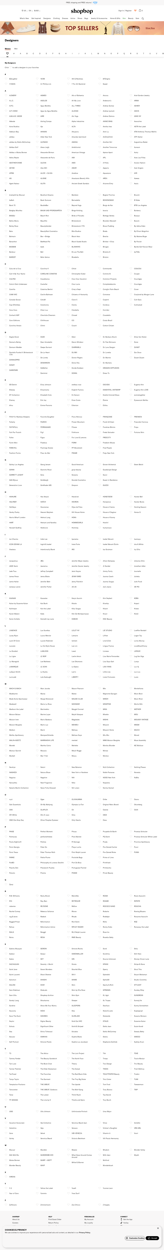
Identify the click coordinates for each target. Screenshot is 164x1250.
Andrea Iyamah (108, 111)
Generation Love (15, 485)
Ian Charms (13, 539)
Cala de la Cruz (15, 268)
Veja (42, 1128)
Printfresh (106, 863)
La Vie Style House (47, 646)
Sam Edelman (14, 990)
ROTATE (137, 901)
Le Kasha (44, 672)
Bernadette (76, 200)
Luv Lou (137, 672)
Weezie (74, 1150)
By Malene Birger (140, 236)
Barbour (12, 252)
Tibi (104, 1053)
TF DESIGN (13, 1100)
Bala (11, 231)
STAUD (105, 1021)
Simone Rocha (77, 949)
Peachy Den (13, 868)
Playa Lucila (76, 847)
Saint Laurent (14, 974)
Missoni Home (108, 730)
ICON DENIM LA (15, 544)
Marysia (43, 751)
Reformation (45, 922)
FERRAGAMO (45, 427)
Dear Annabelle (46, 342)
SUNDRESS (138, 995)
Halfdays (12, 507)
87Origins (106, 79)
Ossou (136, 799)
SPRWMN (106, 990)
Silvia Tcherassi (46, 1031)
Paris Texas (13, 852)
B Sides (137, 200)
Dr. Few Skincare (109, 342)
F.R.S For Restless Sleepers (19, 417)
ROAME (106, 901)
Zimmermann (45, 1205)
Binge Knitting (77, 210)
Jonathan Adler (140, 566)
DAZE (42, 337)
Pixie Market (76, 837)
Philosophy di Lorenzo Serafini (52, 863)
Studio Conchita (140, 980)
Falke (11, 437)
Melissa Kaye (77, 735)
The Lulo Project (78, 1053)
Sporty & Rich (108, 985)
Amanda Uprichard (79, 137)
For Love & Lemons (79, 437)
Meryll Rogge (76, 751)
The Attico (44, 1053)
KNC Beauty (107, 619)
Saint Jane (13, 969)
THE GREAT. (45, 1084)
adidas (11, 137)
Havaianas (44, 507)
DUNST (137, 347)
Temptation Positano (17, 1084)
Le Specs (75, 667)
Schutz (11, 1026)
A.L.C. (11, 101)
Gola (42, 475)
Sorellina (106, 954)
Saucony (12, 1011)
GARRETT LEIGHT (16, 475)
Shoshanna (44, 1000)
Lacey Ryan (13, 636)
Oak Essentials (15, 804)
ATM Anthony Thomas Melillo (145, 132)
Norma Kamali (108, 788)
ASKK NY (137, 116)
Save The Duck (15, 1016)
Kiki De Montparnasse (80, 614)
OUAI (136, 810)
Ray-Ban (43, 901)
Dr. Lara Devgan (109, 347)
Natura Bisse (45, 772)
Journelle (137, 571)
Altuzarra (75, 132)
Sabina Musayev (15, 949)
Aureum (137, 147)
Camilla (12, 289)
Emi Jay (43, 400)
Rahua (11, 927)
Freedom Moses (109, 443)
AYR (135, 173)
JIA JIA (74, 587)
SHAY (42, 985)
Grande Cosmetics (79, 480)
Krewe (136, 609)
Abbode (12, 121)
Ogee (42, 799)
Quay (11, 884)
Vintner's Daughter (110, 1128)
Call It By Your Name (17, 274)
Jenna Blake (45, 576)
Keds (42, 614)
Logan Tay (138, 636)
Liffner (105, 636)
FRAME (74, 453)
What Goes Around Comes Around (82, 1156)
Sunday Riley (139, 990)
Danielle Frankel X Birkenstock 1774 (21, 353)
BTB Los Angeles (140, 205)
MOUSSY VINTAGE (141, 720)
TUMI (136, 1079)
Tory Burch (107, 1100)
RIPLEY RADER (77, 927)
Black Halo (76, 236)
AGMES (43, 95)
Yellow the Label (46, 1188)
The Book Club (46, 1064)
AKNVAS (43, 132)
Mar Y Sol (44, 756)
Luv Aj (136, 667)
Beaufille (43, 221)
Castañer (43, 284)
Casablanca (45, 279)
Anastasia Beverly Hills (80, 178)
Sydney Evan (139, 1042)
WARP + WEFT (46, 1160)
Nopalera (106, 783)
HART (11, 522)
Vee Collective (45, 1123)
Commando (107, 268)
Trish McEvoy (139, 1069)
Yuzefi (74, 1188)
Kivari (105, 614)
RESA (42, 937)
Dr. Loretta (107, 352)
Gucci (105, 475)
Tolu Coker (107, 1079)
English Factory (78, 390)
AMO (73, 163)
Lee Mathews (45, 661)
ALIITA (42, 183)
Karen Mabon (14, 614)
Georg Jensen (45, 464)
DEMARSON (45, 363)
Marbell (12, 756)
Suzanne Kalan (140, 1021)
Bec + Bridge (45, 236)
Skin (73, 985)
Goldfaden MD (46, 485)
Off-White (13, 815)
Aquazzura (107, 173)
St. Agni (106, 995)
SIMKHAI (43, 1037)
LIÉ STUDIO (107, 630)
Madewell (12, 704)
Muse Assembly (140, 740)
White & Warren (78, 1162)
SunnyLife (138, 1000)
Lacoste (12, 646)
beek (42, 247)
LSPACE (137, 651)
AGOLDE (43, 101)
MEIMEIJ (75, 725)
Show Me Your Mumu (48, 1006)
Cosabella (107, 315)
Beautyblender (45, 226)
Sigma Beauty (45, 1021)
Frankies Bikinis (109, 427)
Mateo (74, 694)
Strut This (138, 969)
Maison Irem (14, 720)
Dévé (73, 337)
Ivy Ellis (137, 549)
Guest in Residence (110, 480)
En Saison (75, 395)
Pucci (136, 847)
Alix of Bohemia (78, 95)
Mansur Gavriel (15, 751)
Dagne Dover (14, 337)
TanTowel (12, 1074)
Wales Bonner (14, 1160)
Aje (41, 126)
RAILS (11, 932)
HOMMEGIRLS (77, 522)
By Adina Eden (139, 226)
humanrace (107, 528)
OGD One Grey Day (16, 820)
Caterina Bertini (46, 289)
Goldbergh (44, 480)
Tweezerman (138, 1084)
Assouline (138, 121)
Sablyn (12, 954)
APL (104, 158)
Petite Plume (45, 857)
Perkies (43, 842)
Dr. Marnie (107, 358)
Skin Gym (75, 995)
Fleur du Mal (45, 453)
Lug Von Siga (139, 656)
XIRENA (12, 1177)
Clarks (74, 305)
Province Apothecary (142, 842)
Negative (43, 777)
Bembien (75, 195)
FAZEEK (43, 422)
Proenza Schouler (140, 831)
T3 (10, 1053)
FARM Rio (13, 448)
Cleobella (75, 310)
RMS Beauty (76, 937)
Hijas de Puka (77, 507)
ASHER (137, 106)
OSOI (105, 815)
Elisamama (44, 390)
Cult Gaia (137, 300)
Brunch (137, 195)
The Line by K (45, 1100)
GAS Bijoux (13, 480)
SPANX (105, 964)
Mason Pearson (78, 688)
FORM (74, 443)
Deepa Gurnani (46, 347)
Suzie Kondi (138, 1026)
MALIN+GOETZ (15, 740)
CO (73, 320)
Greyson (75, 485)
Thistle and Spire (78, 1100)
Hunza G (137, 512)
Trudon (136, 1074)
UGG (11, 1111)
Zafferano (13, 1205)
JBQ (41, 561)
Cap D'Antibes (14, 305)
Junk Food (138, 582)
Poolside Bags (77, 857)
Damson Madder (15, 347)
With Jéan (106, 1155)
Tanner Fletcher (15, 1069)
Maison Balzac (14, 714)
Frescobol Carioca (141, 422)
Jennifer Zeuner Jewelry (80, 566)
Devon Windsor (77, 342)
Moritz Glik (138, 704)
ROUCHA (137, 906)
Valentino (12, 1128)
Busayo (137, 216)
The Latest (44, 1095)
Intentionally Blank (47, 549)
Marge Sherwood (46, 699)
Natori (42, 767)
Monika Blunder (109, 745)
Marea (42, 694)
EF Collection (14, 395)
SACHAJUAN (14, 964)
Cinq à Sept (76, 289)
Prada (105, 842)
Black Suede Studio (79, 242)
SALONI (12, 985)
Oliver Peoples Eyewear (49, 820)
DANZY (12, 365)
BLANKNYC (76, 247)
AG (10, 178)
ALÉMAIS (44, 142)
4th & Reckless (77, 79)
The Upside (76, 1084)
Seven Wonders (46, 969)
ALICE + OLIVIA (46, 173)
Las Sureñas (45, 630)
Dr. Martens (107, 363)
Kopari (136, 603)
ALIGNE (43, 178)
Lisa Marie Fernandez (111, 656)
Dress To (106, 373)
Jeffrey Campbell (46, 571)
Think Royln (76, 1095)
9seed (105, 84)
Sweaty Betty (139, 1031)
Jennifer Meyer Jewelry (80, 561)
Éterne (105, 400)
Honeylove (107, 502)
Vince (105, 1123)
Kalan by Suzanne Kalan (18, 603)
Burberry (137, 210)
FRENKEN (138, 417)
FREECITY (107, 437)
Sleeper (74, 1000)
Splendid (106, 974)
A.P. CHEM (13, 111)
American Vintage (78, 152)
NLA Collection (108, 767)
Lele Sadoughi (45, 677)
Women (8, 49)
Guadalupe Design (110, 470)
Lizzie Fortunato (109, 677)
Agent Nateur (14, 183)
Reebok (43, 917)
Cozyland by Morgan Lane (144, 294)
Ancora (105, 95)
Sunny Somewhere (141, 1006)
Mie (104, 688)
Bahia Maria (14, 221)
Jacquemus (13, 561)
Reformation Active (47, 927)
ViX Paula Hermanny (111, 1138)
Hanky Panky (14, 512)
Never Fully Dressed (48, 788)
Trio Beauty (138, 1064)
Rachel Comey (14, 911)
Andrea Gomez (108, 106)
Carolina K (44, 268)
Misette (106, 714)
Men (16, 49)
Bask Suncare (45, 200)
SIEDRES (44, 1016)
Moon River (138, 699)
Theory (74, 1064)
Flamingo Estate (46, 448)
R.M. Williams (14, 896)
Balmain (12, 236)
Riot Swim (75, 922)
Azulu (136, 183)
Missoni (106, 725)
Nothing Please (140, 767)
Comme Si (107, 274)
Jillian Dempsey (109, 561)
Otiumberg (138, 804)
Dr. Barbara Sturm (110, 337)
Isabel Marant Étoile (110, 544)
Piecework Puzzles (47, 868)
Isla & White (138, 544)
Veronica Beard (46, 1138)
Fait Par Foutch (15, 432)
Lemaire (75, 636)
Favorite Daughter (47, 417)
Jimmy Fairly (107, 571)
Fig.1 (42, 432)
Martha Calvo (45, 745)
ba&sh (11, 200)
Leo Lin (74, 646)
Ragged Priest (14, 922)
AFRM (11, 173)
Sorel (105, 949)
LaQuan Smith (14, 672)
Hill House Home (78, 512)
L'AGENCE (13, 630)
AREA (105, 178)
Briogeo (106, 247)
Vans (11, 1133)
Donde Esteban (77, 368)
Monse (105, 751)
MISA (105, 709)
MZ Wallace (138, 745)
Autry (136, 152)
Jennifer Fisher (46, 587)
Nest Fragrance (46, 783)
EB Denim (13, 385)
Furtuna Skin (139, 432)
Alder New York (46, 137)
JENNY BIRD (76, 576)
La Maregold (14, 661)
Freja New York (108, 453)
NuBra (136, 777)
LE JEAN (43, 667)
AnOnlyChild (107, 137)
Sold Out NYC (77, 1021)
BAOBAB (12, 247)
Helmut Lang (45, 517)
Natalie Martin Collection (19, 788)
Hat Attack (44, 497)
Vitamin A (106, 1133)
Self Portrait (14, 1042)
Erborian (75, 405)
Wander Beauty (15, 1165)
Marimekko (44, 709)
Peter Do (43, 847)
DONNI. (74, 373)
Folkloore (75, 432)
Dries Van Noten (140, 337)
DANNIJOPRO (14, 360)
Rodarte (106, 911)
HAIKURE (12, 497)
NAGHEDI (13, 772)
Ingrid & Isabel (45, 544)
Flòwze (74, 427)
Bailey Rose (13, 226)
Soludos (75, 1031)
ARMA (136, 101)
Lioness (106, 651)
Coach (74, 325)
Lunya (136, 661)
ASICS (136, 111)
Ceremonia (44, 305)
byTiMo (137, 252)
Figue (42, 437)
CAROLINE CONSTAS (48, 274)
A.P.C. (11, 106)
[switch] (6, 79)
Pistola (43, 873)
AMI (73, 158)
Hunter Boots (139, 502)
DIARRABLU (76, 347)
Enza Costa (76, 400)
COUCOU (137, 268)
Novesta (137, 772)
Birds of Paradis (78, 216)
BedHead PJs (45, 242)
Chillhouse (44, 320)
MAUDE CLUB (77, 699)
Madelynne (13, 694)
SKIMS (74, 980)
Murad (136, 735)
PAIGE (11, 831)
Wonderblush (108, 1165)
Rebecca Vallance (47, 911)
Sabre (11, 959)
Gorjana (75, 475)
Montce (106, 756)
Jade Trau (12, 571)
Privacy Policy (84, 1232)
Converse (106, 294)
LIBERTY (75, 677)
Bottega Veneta (108, 216)
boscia (105, 210)
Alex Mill (43, 168)
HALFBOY (13, 502)
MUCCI (137, 730)
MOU (136, 714)
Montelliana (138, 688)
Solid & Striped (77, 1026)
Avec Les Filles (139, 158)
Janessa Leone (14, 587)
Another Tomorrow (110, 147)
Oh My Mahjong (46, 804)
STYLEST (137, 985)
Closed (74, 315)
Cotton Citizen (108, 325)
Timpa (105, 1058)
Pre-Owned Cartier (110, 847)
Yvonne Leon (108, 1188)
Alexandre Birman (47, 152)
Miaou (74, 756)
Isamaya (137, 539)
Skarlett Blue (77, 969)
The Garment (45, 1079)
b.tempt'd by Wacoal (17, 195)
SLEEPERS (76, 1006)
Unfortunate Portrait (79, 1111)
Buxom (136, 221)
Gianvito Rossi (46, 470)
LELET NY (75, 630)
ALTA (74, 126)
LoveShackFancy (140, 646)
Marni (42, 730)
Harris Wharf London (17, 517)
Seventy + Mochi (46, 964)
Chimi (42, 325)
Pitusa (74, 831)
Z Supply (106, 1205)
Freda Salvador (109, 432)
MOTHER (137, 709)
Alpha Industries (78, 121)
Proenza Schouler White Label (145, 837)
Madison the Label (16, 709)
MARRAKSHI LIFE (47, 740)
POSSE (74, 873)
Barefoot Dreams (46, 195)
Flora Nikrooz (77, 417)
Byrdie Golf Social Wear (143, 247)
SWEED (137, 1037)
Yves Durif (75, 1193)
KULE (136, 614)
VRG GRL (137, 1128)
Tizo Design (107, 1064)
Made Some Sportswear (18, 699)
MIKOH (105, 699)
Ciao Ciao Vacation (79, 279)
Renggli (43, 932)
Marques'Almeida (47, 735)
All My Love (76, 101)
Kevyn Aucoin (77, 598)
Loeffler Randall (140, 630)
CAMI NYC (13, 294)
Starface (106, 1006)
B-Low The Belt (77, 252)
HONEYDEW (107, 497)
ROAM (105, 896)
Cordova (106, 305)
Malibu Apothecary (16, 735)
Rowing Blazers (140, 911)
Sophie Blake (77, 1037)
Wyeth (136, 1155)
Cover (136, 289)
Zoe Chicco (76, 1205)
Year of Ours (14, 1193)
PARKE (12, 857)
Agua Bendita (45, 106)
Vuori (136, 1133)
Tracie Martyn (139, 1058)
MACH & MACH (15, 688)
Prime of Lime (108, 857)
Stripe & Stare (139, 964)
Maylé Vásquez (77, 714)
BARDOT (12, 257)
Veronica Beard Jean (79, 1123)
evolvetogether (139, 395)
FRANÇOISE (107, 417)
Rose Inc (106, 932)
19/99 (42, 79)
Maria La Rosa (46, 704)
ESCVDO (106, 385)
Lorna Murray (139, 641)
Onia (73, 815)
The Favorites (45, 1074)
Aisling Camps (46, 121)
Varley (11, 1138)
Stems (105, 1037)
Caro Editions (14, 320)
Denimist (43, 373)
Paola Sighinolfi (15, 842)
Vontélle (137, 1123)
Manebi (12, 745)
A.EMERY (12, 95)
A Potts (106, 163)
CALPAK (12, 279)
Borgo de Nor (108, 205)
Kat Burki (44, 603)
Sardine (12, 1006)
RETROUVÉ (76, 901)
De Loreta (44, 358)
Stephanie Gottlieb (110, 1042)
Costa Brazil (107, 320)
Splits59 (106, 980)
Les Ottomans (77, 661)
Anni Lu (106, 132)
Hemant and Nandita (48, 522)
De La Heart (45, 352)
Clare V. (74, 300)
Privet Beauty (108, 873)
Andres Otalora (108, 116)
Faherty (12, 422)
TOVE (136, 1053)
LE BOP (43, 656)
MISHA (105, 720)
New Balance (77, 767)
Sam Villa (13, 995)
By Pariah (138, 242)
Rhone (74, 911)
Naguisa (12, 777)
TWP (136, 1090)
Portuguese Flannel (79, 868)
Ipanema (75, 539)
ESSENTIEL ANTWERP (111, 390)
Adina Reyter (14, 158)
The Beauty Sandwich (48, 1058)
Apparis (106, 168)
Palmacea (13, 837)
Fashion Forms (15, 453)
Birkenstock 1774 (78, 226)
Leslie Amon (76, 656)
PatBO (11, 863)
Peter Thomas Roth (47, 852)
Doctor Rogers (77, 358)
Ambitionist (76, 147)
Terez (11, 1095)
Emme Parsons (46, 405)
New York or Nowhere (80, 772)
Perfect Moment (46, 831)
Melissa (75, 730)
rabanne (12, 906)
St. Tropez (106, 1000)
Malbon (12, 730)
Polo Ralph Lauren (79, 852)
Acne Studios (14, 126)
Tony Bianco (107, 1090)
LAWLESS (44, 651)
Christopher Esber (78, 274)
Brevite (105, 236)
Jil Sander (106, 566)
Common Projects (110, 279)
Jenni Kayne (76, 571)
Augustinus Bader (141, 142)
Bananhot (13, 242)
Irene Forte (76, 544)
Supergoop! (138, 1011)
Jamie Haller (14, 582)
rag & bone (13, 917)
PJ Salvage (76, 842)
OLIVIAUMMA (77, 799)
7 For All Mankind (78, 84)
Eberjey (12, 390)
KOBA (136, 598)
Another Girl (107, 142)
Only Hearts (76, 820)
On (73, 810)
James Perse (14, 576)
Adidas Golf (13, 147)
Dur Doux (137, 352)
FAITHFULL (13, 427)
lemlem (74, 641)
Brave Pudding (108, 226)
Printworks (107, 868)
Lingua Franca (108, 646)
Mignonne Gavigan (110, 694)
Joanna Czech (108, 576)
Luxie (136, 677)
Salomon (12, 980)
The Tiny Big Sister (79, 1079)
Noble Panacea (108, 772)
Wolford (106, 1160)
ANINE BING (107, 121)
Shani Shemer (45, 974)
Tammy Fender (14, 1058)
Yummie (43, 1193)
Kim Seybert (107, 598)
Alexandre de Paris (47, 158)
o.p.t (10, 799)
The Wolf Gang (77, 1090)
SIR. (73, 959)
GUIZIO (105, 485)
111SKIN (12, 84)
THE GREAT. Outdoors (48, 1090)
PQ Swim (106, 837)
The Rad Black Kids (79, 1074)
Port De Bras (76, 863)
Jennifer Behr (45, 582)
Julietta (137, 576)
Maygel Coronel (78, 709)
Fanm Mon (13, 443)
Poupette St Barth (110, 831)
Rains (11, 937)
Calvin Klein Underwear (18, 284)
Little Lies (106, 672)
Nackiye (12, 767)
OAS (11, 810)
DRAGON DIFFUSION (111, 368)
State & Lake (108, 1011)
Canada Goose (15, 300)
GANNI (11, 470)
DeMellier (44, 368)
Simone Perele (45, 1042)
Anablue (75, 173)
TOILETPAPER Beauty (111, 1074)
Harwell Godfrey (15, 528)
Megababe (75, 720)
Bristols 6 (106, 252)
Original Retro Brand (110, 804)
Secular (12, 1037)
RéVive (74, 906)
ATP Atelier (138, 137)
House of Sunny (109, 517)
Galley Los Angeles (16, 464)
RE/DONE (44, 906)
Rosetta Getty (108, 937)
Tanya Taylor (14, 1079)
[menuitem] (25, 10)
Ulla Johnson (45, 1111)
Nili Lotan (75, 788)
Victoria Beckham (78, 1138)
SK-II (73, 974)
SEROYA (43, 949)
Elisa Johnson (45, 385)
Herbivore (44, 528)
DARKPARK (13, 370)
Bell (41, 252)
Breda (105, 231)
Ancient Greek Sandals (80, 183)
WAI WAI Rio (14, 1155)
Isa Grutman (107, 549)
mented (74, 740)
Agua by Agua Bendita (48, 111)
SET (42, 959)
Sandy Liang (14, 1000)
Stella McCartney (109, 1031)
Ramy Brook (45, 896)
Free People (107, 448)
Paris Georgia (14, 847)
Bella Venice (45, 257)
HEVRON (75, 502)
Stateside (106, 1016)
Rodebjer (106, 917)
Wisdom (106, 1150)
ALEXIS (43, 163)
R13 (10, 901)
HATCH (43, 502)
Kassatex (43, 598)
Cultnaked (138, 305)
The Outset (76, 1069)
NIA (73, 777)
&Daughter (13, 79)
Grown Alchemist (109, 464)
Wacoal (12, 1150)
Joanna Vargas (108, 582)
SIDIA (42, 1011)
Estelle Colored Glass (111, 395)
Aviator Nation (139, 163)
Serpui (42, 954)
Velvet (42, 1133)
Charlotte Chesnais (47, 315)
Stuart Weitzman (140, 974)
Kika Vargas (76, 609)
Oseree (105, 810)
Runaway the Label (141, 927)
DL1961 (74, 352)
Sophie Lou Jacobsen (80, 1042)
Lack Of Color (14, 641)
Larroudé (12, 677)
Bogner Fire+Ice (109, 195)
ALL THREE (76, 106)
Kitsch (105, 609)
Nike (73, 783)
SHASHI (43, 980)
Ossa (105, 820)
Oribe (105, 799)
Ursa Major (107, 1111)
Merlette (75, 745)
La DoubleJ (13, 651)
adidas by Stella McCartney (19, 142)
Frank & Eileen (108, 422)
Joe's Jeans (107, 587)
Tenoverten (13, 1090)
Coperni (106, 300)
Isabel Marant (108, 539)
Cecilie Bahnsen (46, 294)
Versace (74, 1128)
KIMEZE (75, 619)
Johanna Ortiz (139, 561)
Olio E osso (44, 815)
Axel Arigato (138, 168)
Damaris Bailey (15, 342)
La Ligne (12, 656)
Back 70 (12, 205)
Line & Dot (107, 641)
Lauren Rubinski (46, 641)
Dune (136, 342)
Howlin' (106, 522)
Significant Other (46, 1026)
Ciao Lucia (76, 284)
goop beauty (76, 470)
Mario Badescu (46, 720)
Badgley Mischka (15, 210)
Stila (136, 949)
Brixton (105, 257)
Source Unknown (109, 959)
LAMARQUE (13, 667)
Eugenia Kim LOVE (141, 390)
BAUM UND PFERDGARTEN (51, 210)
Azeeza (136, 178)
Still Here (137, 954)
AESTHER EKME (15, 163)
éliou (11, 405)
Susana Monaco (140, 1016)
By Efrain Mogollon (141, 231)
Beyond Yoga (76, 205)
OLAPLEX (44, 810)
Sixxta (74, 964)
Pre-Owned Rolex (109, 852)
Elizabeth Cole (46, 395)
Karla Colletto (14, 619)
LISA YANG (107, 667)
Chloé (74, 268)
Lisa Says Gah (108, 661)
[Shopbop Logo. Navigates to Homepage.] (82, 11)
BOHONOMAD (108, 200)
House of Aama (109, 507)
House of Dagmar (109, 512)
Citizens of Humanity (80, 294)
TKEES (105, 1069)
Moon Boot (138, 694)
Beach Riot (44, 216)
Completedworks (109, 284)
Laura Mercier (45, 636)
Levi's (74, 672)
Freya (136, 427)
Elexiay (12, 400)
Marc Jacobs (45, 688)
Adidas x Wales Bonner (18, 152)
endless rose (76, 385)
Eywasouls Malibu (141, 400)
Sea (10, 1031)
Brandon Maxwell (109, 221)
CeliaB (43, 300)
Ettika (105, 405)
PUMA (136, 852)
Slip (73, 1011)
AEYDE (12, 168)
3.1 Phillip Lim (45, 84)
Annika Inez (107, 126)
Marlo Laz (44, 725)
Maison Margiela (15, 725)
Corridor (106, 310)
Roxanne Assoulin (141, 917)
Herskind (75, 497)
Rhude (74, 917)
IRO (73, 549)
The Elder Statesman (48, 1069)
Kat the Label (45, 609)
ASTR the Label (140, 126)
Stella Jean (107, 1026)
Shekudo (43, 990)
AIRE (42, 116)
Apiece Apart (108, 152)
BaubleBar (44, 205)
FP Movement (77, 448)
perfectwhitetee (46, 837)
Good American (77, 464)
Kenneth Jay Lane (47, 619)
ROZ (135, 922)
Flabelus (43, 443)
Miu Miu (106, 735)
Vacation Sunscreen (16, 1123)
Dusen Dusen (139, 358)
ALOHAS (75, 111)
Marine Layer (45, 714)
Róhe (105, 922)
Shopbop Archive (46, 995)
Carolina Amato (15, 325)
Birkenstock (76, 221)
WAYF (42, 1165)
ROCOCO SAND (109, 906)
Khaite (74, 603)
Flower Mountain (78, 422)
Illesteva (12, 549)
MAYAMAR (76, 704)
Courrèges (138, 279)
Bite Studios (76, 231)
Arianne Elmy (108, 183)
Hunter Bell (138, 497)
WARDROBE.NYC (46, 1155)
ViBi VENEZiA (77, 1133)
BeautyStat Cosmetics (49, 231)
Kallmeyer (13, 609)
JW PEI (136, 587)
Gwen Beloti (138, 464)
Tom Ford (106, 1084)
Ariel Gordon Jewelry (142, 95)
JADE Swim (13, 566)
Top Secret (107, 1095)
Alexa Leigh (44, 147)
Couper (137, 274)
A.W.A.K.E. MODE (15, 116)
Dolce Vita (75, 363)
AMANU (75, 142)
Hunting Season (140, 507)
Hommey (75, 528)
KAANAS (12, 598)
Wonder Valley (139, 1150)
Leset (74, 651)
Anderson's (107, 101)
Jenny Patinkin (77, 582)
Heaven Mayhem (46, 512)
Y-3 (10, 1188)
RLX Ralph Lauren (78, 932)
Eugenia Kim (139, 385)
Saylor (11, 1021)
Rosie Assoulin (139, 896)
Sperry (105, 969)
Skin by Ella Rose (78, 990)
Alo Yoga (75, 116)
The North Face (77, 1058)
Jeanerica (44, 566)
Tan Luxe (12, 1064)
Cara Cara (13, 310)
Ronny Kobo (107, 927)
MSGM (136, 725)
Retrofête (75, 896)
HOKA (74, 517)
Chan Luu (44, 310)
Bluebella (75, 257)
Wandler (43, 1150)
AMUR (74, 168)
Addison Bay (14, 132)
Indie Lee (43, 539)
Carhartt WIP (14, 315)
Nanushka (13, 783)
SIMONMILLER (77, 954)
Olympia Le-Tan (78, 804)
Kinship (106, 603)
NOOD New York (109, 777)
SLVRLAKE (76, 1016)
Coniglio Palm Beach (111, 289)
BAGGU (12, 216)
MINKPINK (107, 704)
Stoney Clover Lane (141, 959)
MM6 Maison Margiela (111, 740)
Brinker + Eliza (108, 242)
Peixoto (12, 873)
